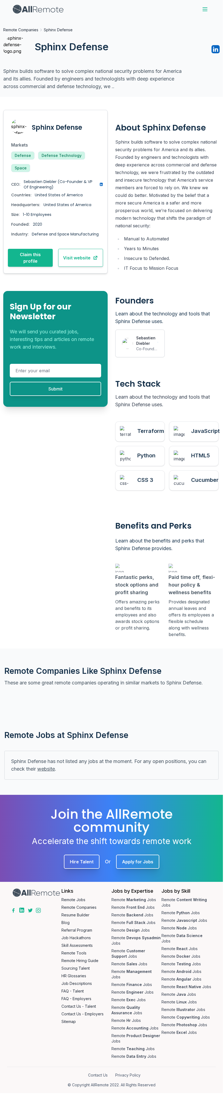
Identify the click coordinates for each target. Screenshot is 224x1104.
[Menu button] (204, 9)
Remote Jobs (73, 899)
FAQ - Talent (72, 991)
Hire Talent (82, 861)
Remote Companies (20, 29)
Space (21, 168)
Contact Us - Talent (78, 1006)
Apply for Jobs (137, 861)
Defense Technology (62, 155)
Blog (65, 922)
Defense (23, 155)
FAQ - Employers (76, 998)
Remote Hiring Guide (79, 960)
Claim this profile (30, 258)
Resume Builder (75, 915)
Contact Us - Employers (82, 1014)
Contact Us (98, 1075)
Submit (55, 389)
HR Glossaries (73, 975)
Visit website (77, 258)
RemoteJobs (133, 899)
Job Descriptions (76, 983)
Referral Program (76, 930)
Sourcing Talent (75, 968)
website (46, 769)
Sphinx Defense (58, 29)
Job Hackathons (76, 937)
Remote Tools (73, 953)
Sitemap (68, 1021)
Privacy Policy (128, 1075)
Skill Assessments (77, 945)
